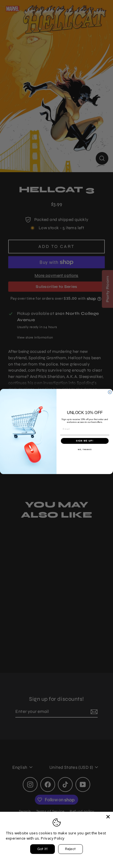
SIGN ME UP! (85, 441)
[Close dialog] (110, 392)
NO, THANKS (85, 449)
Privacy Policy (52, 838)
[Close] (108, 816)
